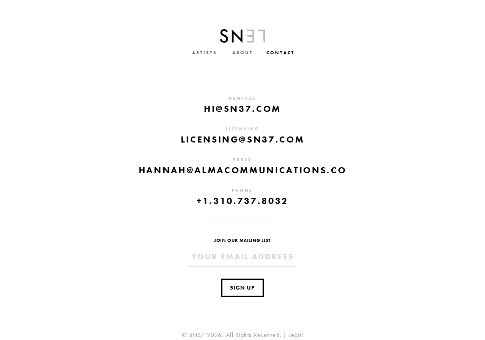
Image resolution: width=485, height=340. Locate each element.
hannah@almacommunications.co (242, 170)
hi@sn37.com (242, 108)
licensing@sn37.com (243, 139)
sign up (242, 287)
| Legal (293, 335)
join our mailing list (242, 240)
